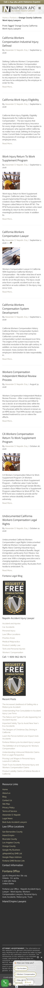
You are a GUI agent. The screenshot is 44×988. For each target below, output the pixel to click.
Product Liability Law (11, 645)
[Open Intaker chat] (16, 987)
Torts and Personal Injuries (13, 649)
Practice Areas (8, 638)
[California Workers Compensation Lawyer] (11, 256)
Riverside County (9, 839)
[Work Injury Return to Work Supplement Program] (11, 180)
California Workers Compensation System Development (15, 309)
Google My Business (11, 850)
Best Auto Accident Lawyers (14, 822)
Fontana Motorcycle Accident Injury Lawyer (21, 742)
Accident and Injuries (11, 623)
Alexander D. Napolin (11, 815)
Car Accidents (8, 627)
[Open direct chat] (38, 957)
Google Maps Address (12, 857)
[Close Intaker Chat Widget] (41, 957)
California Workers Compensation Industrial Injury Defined (20, 42)
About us (6, 793)
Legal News (7, 818)
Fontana (13, 18)
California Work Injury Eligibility (20, 100)
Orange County (9, 846)
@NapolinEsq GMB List (12, 853)
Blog (4, 797)
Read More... (7, 87)
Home (5, 18)
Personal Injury (8, 631)
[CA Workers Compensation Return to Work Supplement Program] (11, 462)
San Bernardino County (12, 832)
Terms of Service (9, 811)
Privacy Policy (8, 807)
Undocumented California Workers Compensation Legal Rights (19, 520)
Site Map (6, 804)
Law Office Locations (11, 634)
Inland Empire (8, 835)
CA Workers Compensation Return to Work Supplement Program (19, 438)
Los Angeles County (11, 842)
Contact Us (7, 800)
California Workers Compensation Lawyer (15, 234)
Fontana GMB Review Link (13, 861)
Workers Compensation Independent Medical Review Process (19, 376)
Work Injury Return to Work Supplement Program (18, 158)
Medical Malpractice (11, 642)
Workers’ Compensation (12, 652)
